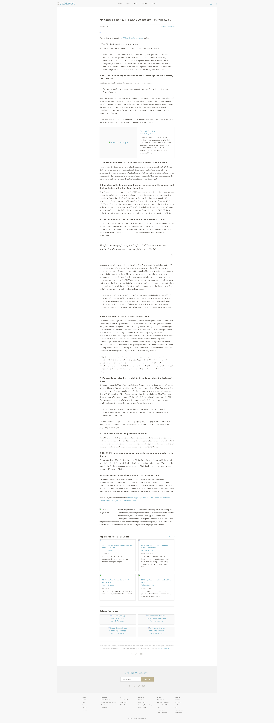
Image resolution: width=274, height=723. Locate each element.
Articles (144, 3)
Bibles (120, 3)
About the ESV (124, 699)
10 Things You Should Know (131, 38)
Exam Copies (142, 707)
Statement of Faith (162, 705)
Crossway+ (104, 707)
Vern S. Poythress (168, 26)
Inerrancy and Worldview (156, 618)
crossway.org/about (163, 648)
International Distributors (108, 702)
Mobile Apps (123, 705)
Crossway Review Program (146, 705)
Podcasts (141, 699)
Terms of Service (162, 712)
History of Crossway (163, 702)
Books (128, 3)
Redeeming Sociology (117, 630)
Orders (177, 705)
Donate (153, 3)
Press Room (141, 702)
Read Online (123, 702)
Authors (85, 707)
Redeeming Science (156, 630)
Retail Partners (105, 699)
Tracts (135, 3)
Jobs (158, 707)
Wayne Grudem (108, 585)
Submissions (179, 710)
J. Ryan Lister (107, 550)
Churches (103, 705)
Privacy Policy (161, 710)
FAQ (176, 707)
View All (171, 537)
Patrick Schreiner (148, 585)
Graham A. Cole (147, 550)
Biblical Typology (148, 131)
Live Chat (178, 702)
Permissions (178, 712)
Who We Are (160, 699)
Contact (177, 699)
